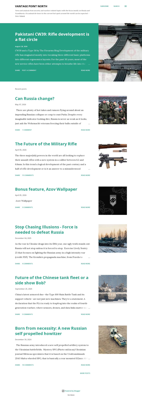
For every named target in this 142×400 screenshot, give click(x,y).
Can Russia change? (34, 98)
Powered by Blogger (72, 391)
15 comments (28, 175)
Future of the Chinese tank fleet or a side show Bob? (51, 280)
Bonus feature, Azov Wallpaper (46, 189)
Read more (85, 70)
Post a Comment (29, 70)
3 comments (27, 207)
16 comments (28, 365)
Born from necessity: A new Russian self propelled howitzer (51, 330)
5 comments (27, 314)
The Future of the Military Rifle (46, 144)
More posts (85, 373)
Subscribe (104, 6)
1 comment (27, 130)
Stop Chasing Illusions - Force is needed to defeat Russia (46, 229)
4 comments (27, 264)
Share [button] (17, 70)
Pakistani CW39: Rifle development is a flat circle (52, 36)
